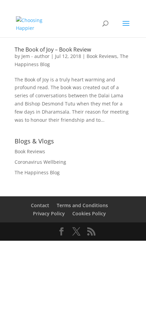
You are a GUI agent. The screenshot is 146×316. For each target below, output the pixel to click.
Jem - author (35, 56)
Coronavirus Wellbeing (40, 162)
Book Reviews (102, 56)
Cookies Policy (89, 213)
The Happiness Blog (37, 172)
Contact (40, 205)
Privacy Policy (49, 213)
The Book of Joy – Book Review (53, 49)
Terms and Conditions (82, 205)
